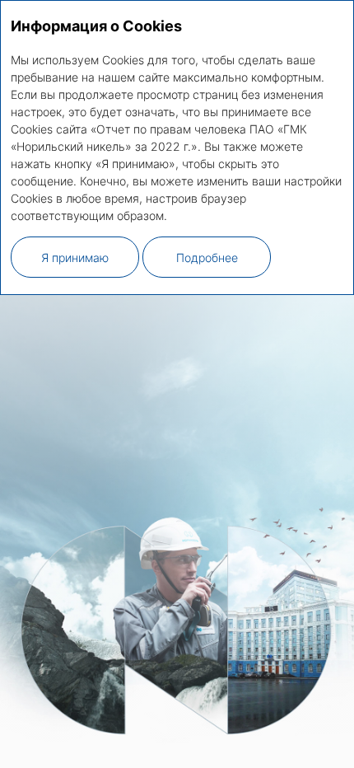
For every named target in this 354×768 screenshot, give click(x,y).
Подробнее (207, 258)
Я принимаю (75, 258)
